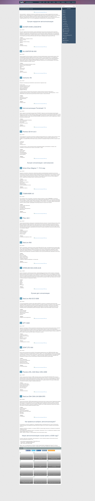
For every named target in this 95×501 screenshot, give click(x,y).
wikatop (21, 448)
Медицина (65, 42)
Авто (44, 2)
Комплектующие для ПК (68, 35)
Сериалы (65, 38)
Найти (74, 6)
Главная (40, 2)
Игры (47, 2)
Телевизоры (66, 33)
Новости (73, 2)
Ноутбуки (65, 36)
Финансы (63, 2)
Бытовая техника (66, 29)
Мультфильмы (66, 40)
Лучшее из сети (66, 28)
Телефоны (58, 2)
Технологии (68, 2)
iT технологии (65, 26)
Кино (50, 2)
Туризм (65, 17)
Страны (53, 2)
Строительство (66, 31)
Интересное (66, 24)
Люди (64, 16)
